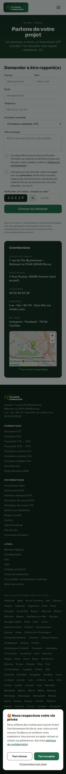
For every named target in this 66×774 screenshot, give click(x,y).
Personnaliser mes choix (33, 764)
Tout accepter (46, 756)
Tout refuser (19, 756)
